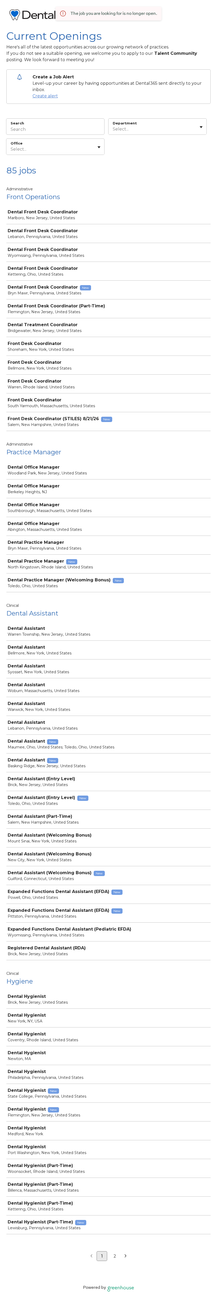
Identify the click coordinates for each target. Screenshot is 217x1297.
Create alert (45, 95)
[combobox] (113, 129)
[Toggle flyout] (201, 127)
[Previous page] (91, 1256)
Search (17, 123)
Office (16, 143)
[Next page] (125, 1256)
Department (125, 123)
